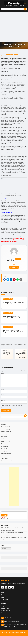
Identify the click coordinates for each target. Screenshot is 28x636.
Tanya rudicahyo (4, 458)
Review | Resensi (5, 456)
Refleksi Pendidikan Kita (6, 535)
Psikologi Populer (5, 453)
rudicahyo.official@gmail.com (11, 621)
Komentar (3, 373)
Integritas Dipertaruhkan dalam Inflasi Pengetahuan (12, 532)
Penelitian (3, 448)
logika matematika (19, 344)
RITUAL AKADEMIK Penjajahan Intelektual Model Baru (12, 527)
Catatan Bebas (4, 429)
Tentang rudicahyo (5, 594)
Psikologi (3, 451)
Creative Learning (7, 298)
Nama (3, 389)
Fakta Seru (3, 434)
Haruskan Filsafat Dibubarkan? (7, 530)
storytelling (7, 345)
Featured (3, 436)
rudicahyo (16, 54)
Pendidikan (3, 446)
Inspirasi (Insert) (4, 441)
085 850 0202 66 (8, 618)
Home (2, 592)
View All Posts (13, 267)
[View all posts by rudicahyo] (14, 251)
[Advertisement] (14, 27)
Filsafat (2, 438)
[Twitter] (14, 263)
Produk (3, 597)
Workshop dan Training (6, 460)
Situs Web (3, 400)
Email (2, 394)
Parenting (3, 443)
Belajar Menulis (4, 426)
